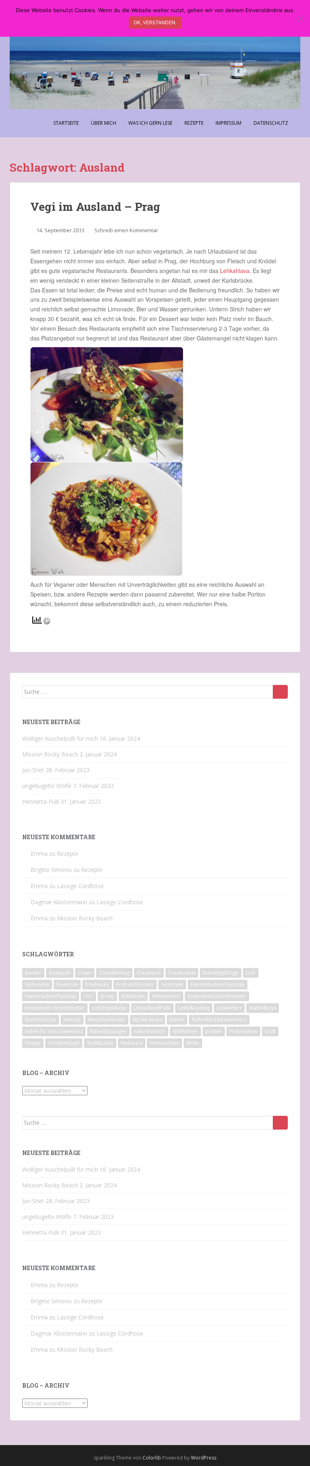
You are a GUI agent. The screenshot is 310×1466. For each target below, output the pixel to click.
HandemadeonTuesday (218, 984)
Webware (131, 1043)
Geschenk (172, 984)
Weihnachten (164, 1043)
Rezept (33, 1043)
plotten (213, 1031)
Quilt (270, 1031)
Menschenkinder (107, 1019)
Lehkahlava (234, 271)
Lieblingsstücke (109, 1007)
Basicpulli (60, 972)
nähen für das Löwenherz (54, 1031)
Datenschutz (270, 123)
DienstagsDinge (221, 972)
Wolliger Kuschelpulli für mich (60, 738)
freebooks (97, 984)
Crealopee (149, 972)
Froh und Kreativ (135, 984)
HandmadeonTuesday (50, 996)
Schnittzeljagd (64, 1043)
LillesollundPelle (152, 1007)
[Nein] (300, 19)
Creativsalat (181, 972)
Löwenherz (229, 1007)
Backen (33, 972)
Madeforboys (40, 1019)
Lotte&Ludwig (193, 1007)
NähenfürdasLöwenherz (219, 1019)
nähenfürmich (149, 1031)
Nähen (177, 1019)
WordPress (203, 1457)
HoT (88, 996)
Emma (39, 853)
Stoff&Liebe (100, 1043)
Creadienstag (114, 972)
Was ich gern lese (150, 123)
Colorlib (151, 1457)
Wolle (192, 1043)
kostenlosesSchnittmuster (217, 996)
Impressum (228, 123)
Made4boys (262, 1007)
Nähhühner (185, 1031)
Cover (85, 972)
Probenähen (243, 1031)
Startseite (66, 123)
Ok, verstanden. (155, 22)
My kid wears (147, 1019)
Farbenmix (37, 984)
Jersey (107, 996)
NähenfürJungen (108, 1031)
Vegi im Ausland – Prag (95, 206)
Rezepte (193, 123)
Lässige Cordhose (80, 886)
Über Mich (103, 123)
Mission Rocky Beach (50, 754)
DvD (251, 972)
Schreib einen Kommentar (126, 230)
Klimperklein (166, 996)
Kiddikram (133, 996)
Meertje (72, 1019)
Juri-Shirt (33, 770)
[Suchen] (280, 692)
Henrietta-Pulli (40, 801)
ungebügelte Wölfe (46, 786)
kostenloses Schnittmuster (55, 1007)
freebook (67, 984)
